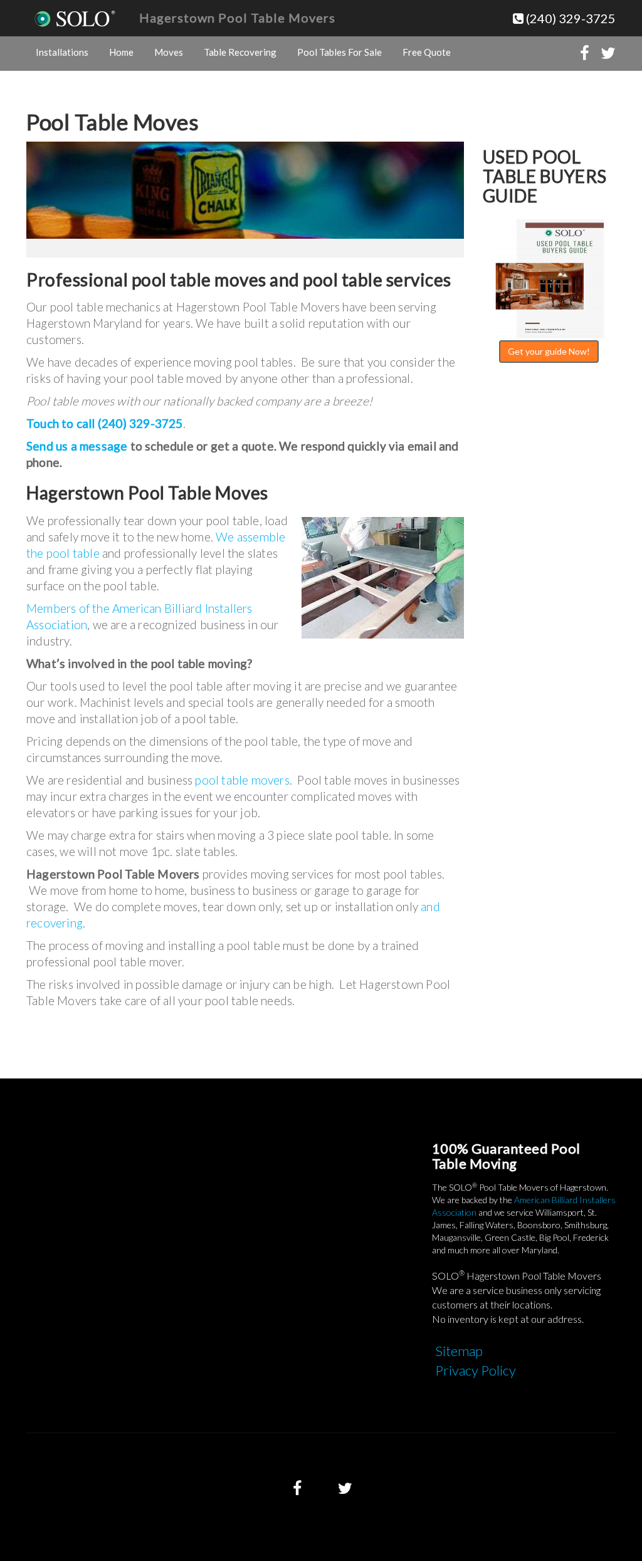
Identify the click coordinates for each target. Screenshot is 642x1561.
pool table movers (242, 780)
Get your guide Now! (549, 351)
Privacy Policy (475, 1370)
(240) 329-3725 (570, 18)
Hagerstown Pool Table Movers (237, 17)
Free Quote (427, 52)
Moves (168, 52)
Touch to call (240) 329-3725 (104, 423)
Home (121, 52)
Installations (62, 52)
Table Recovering (240, 52)
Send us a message (76, 446)
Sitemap (459, 1350)
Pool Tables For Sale (339, 52)
